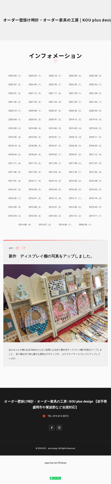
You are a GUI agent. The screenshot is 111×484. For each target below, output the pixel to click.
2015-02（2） (55, 216)
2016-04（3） (76, 189)
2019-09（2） (15, 128)
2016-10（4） (55, 181)
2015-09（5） (15, 207)
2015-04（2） (15, 216)
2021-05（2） (35, 102)
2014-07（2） (45, 224)
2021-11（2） (55, 93)
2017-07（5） (96, 163)
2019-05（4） (76, 128)
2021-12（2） (35, 93)
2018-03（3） (35, 154)
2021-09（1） (76, 93)
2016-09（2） (76, 181)
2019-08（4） (35, 128)
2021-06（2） (15, 102)
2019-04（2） (96, 128)
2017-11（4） (15, 163)
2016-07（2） (15, 189)
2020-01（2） (55, 119)
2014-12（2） (76, 216)
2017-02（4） (96, 172)
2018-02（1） (55, 154)
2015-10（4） (96, 198)
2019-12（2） (76, 119)
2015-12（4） (55, 198)
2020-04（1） (15, 119)
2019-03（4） (15, 137)
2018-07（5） (55, 145)
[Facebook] (51, 427)
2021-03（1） (76, 102)
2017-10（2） (35, 163)
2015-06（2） (76, 207)
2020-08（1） (35, 110)
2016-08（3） (96, 181)
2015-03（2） (35, 216)
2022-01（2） (15, 93)
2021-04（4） (55, 102)
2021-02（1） (96, 102)
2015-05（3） (96, 207)
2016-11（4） (35, 181)
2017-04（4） (55, 172)
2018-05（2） (96, 145)
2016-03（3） (96, 189)
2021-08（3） (96, 93)
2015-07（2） (55, 207)
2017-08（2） (76, 163)
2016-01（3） (35, 198)
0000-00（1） (86, 224)
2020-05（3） (96, 110)
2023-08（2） (96, 75)
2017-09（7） (55, 163)
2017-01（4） (15, 181)
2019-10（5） (96, 119)
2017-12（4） (96, 154)
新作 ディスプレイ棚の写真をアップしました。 (51, 256)
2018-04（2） (15, 154)
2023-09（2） (76, 75)
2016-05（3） (55, 189)
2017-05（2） (35, 172)
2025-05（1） (15, 75)
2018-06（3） (76, 145)
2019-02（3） (35, 137)
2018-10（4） (15, 145)
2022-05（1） (55, 84)
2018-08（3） (35, 145)
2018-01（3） (76, 154)
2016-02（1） (15, 198)
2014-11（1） (96, 216)
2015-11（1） (76, 198)
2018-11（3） (96, 137)
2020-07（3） (55, 110)
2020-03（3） (35, 119)
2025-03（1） (35, 75)
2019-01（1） (55, 137)
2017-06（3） (15, 172)
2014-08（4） (25, 224)
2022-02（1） (96, 84)
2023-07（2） (15, 84)
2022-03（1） (76, 84)
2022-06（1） (35, 84)
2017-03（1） (76, 172)
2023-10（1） (55, 75)
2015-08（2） (35, 207)
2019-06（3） (55, 128)
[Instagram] (59, 427)
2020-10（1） (15, 110)
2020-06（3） (76, 110)
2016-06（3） (35, 189)
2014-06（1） (65, 224)
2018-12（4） (76, 137)
